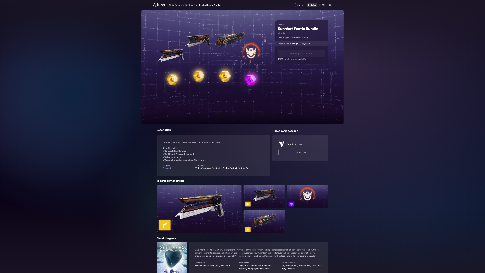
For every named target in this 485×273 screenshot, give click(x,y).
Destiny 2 (167, 168)
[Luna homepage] (159, 5)
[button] (199, 209)
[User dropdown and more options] (331, 5)
